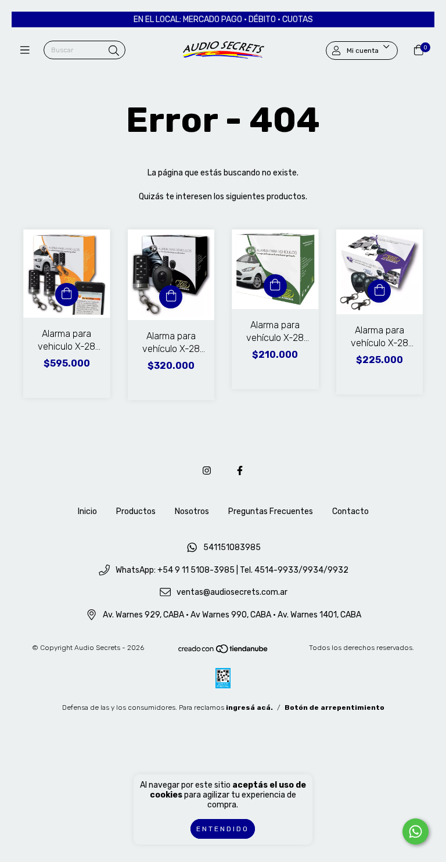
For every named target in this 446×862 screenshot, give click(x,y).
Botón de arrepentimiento (334, 707)
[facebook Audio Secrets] (240, 471)
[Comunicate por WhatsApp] (415, 831)
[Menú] (28, 50)
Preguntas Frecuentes (270, 511)
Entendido (222, 829)
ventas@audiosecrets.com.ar (232, 593)
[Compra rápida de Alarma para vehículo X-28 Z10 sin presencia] (379, 291)
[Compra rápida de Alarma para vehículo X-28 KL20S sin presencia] (275, 285)
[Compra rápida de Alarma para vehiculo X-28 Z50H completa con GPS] (66, 294)
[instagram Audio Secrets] (206, 471)
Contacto (350, 511)
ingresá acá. (249, 707)
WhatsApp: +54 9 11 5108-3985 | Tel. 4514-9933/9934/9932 (232, 570)
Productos (136, 511)
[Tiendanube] (223, 651)
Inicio (87, 511)
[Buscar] (114, 51)
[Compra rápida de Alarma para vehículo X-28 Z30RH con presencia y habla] (170, 296)
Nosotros (192, 511)
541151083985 (232, 547)
